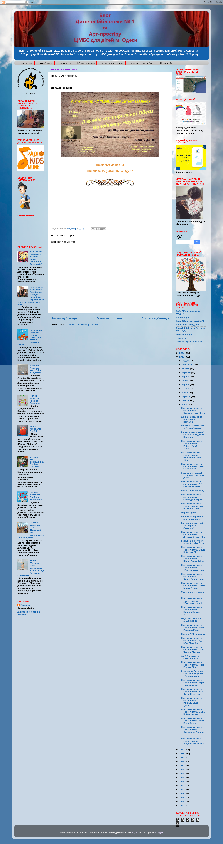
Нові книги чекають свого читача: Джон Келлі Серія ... (192, 720)
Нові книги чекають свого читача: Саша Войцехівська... (193, 711)
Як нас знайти (166, 63)
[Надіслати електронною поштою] (92, 228)
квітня (185, 392)
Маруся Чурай (188, 512)
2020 (182, 766)
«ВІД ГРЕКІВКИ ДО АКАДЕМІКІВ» (191, 620)
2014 (182, 790)
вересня (186, 372)
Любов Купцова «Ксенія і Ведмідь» (35, 399)
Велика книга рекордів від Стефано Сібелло (37, 462)
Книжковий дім (184, 334)
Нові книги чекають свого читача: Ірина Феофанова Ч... (193, 466)
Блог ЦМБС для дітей (187, 324)
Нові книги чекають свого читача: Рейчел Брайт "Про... (191, 445)
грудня (186, 360)
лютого (186, 400)
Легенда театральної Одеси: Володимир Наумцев (192, 434)
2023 (182, 754)
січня (185, 404)
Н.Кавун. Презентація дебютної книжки (192, 427)
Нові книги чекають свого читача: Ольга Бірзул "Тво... (193, 585)
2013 (182, 793)
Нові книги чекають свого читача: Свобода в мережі (192, 497)
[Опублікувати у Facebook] (101, 228)
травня (186, 388)
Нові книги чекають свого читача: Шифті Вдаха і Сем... (193, 558)
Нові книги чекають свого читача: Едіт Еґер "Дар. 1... (192, 640)
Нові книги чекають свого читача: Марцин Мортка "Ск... (191, 611)
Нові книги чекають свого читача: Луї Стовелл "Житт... (191, 484)
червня (186, 384)
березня (186, 396)
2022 (182, 757)
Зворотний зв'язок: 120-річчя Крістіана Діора (192, 475)
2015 (182, 785)
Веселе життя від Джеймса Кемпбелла (36, 496)
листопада (188, 364)
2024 (182, 749)
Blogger (159, 832)
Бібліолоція (182, 317)
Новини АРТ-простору (193, 634)
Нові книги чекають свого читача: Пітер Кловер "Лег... (193, 664)
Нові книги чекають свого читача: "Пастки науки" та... (192, 567)
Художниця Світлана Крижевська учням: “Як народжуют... (192, 673)
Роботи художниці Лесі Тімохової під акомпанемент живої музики (30, 530)
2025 (182, 357)
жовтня (186, 368)
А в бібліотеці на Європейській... (190, 657)
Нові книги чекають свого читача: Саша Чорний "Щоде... (193, 649)
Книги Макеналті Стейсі (35, 428)
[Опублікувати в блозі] (95, 228)
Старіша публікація (155, 318)
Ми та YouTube (149, 63)
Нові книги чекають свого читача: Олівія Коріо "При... (193, 576)
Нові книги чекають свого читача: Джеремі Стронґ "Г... (193, 534)
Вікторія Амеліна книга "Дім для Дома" (35, 369)
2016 (182, 781)
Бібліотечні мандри (86, 63)
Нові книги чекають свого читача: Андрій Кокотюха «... (193, 741)
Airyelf (135, 832)
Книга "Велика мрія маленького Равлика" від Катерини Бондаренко (30, 567)
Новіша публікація (64, 318)
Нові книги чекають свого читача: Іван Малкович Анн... (192, 506)
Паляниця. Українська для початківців (192, 517)
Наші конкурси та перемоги (111, 63)
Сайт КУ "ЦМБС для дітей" (190, 341)
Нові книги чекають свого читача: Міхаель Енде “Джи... (191, 702)
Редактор (25, 605)
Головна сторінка (24, 63)
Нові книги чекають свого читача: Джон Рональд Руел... (192, 627)
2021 (182, 761)
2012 (182, 797)
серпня (186, 376)
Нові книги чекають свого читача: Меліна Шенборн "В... (191, 456)
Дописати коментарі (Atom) (83, 324)
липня (185, 380)
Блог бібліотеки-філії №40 (190, 321)
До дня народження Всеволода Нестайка (191, 419)
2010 (182, 805)
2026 (182, 353)
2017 (182, 778)
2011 (182, 801)
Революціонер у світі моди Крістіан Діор (192, 542)
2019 (182, 769)
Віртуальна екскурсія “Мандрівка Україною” (192, 525)
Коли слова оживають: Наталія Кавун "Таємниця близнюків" (36, 258)
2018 (182, 773)
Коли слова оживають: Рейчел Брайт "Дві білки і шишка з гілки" (29, 337)
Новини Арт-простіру (192, 491)
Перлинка (181, 338)
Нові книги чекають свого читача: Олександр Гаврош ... (192, 731)
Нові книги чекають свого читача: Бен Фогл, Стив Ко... (192, 691)
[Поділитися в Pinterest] (104, 228)
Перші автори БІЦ (65, 63)
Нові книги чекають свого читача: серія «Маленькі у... (192, 682)
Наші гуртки (133, 63)
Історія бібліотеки (44, 63)
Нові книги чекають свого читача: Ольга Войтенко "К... (193, 549)
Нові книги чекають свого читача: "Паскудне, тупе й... (192, 600)
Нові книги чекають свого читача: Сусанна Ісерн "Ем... (193, 410)
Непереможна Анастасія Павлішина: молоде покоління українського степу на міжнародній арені (30, 295)
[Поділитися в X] (98, 228)
